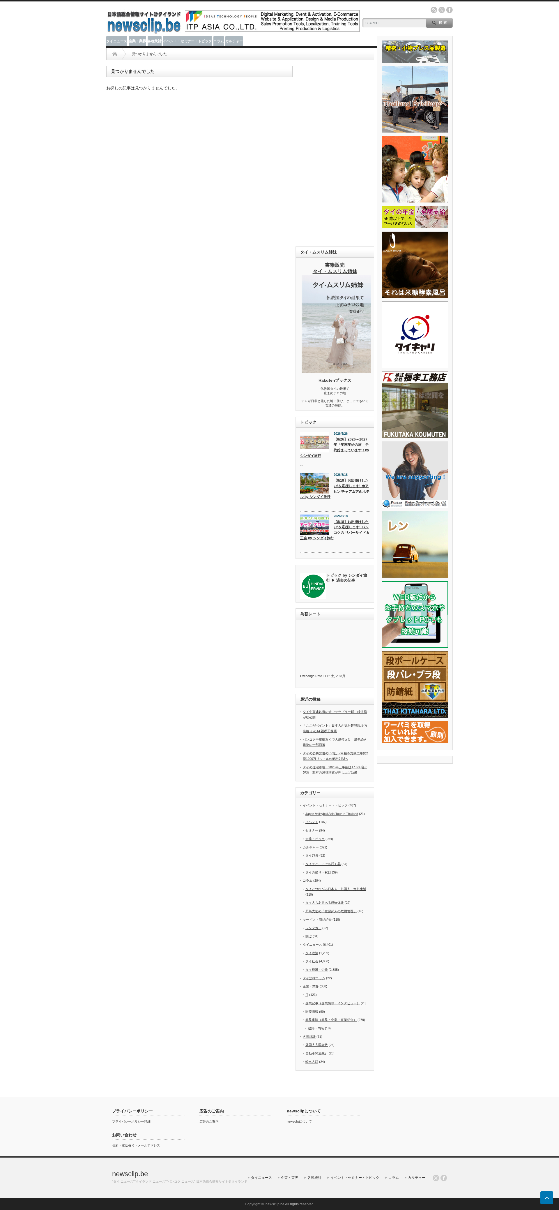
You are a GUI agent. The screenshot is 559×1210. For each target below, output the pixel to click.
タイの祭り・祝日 (318, 872)
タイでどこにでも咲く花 (323, 864)
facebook (449, 10)
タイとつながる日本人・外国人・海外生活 (335, 889)
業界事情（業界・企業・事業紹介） (331, 1019)
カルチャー (234, 41)
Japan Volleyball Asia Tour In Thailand (331, 814)
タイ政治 (311, 953)
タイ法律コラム (314, 978)
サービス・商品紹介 (317, 919)
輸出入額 (311, 1061)
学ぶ (308, 936)
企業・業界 (137, 41)
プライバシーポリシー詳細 (131, 1121)
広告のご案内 (209, 1121)
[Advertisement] (335, 153)
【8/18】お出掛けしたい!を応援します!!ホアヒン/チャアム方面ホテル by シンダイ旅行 (334, 488)
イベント (311, 822)
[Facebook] (444, 1178)
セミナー (311, 830)
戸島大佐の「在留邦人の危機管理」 (331, 911)
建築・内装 (316, 1028)
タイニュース (116, 41)
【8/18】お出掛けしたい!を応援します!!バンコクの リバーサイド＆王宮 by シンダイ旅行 (334, 530)
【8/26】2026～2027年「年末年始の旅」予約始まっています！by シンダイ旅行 (334, 447)
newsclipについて (299, 1121)
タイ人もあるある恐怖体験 (324, 902)
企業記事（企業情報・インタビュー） (332, 1003)
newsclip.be (130, 1174)
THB (326, 676)
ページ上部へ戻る (546, 1197)
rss (434, 10)
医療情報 (311, 1011)
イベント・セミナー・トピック (187, 41)
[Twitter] (436, 1178)
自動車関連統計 (316, 1053)
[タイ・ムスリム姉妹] (336, 371)
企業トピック (315, 839)
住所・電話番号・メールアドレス (136, 1145)
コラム (218, 41)
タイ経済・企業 (316, 969)
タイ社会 (311, 961)
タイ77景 (312, 855)
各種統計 (155, 41)
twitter (441, 10)
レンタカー (313, 928)
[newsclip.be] (144, 32)
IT (306, 994)
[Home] (114, 54)
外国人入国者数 (316, 1045)
